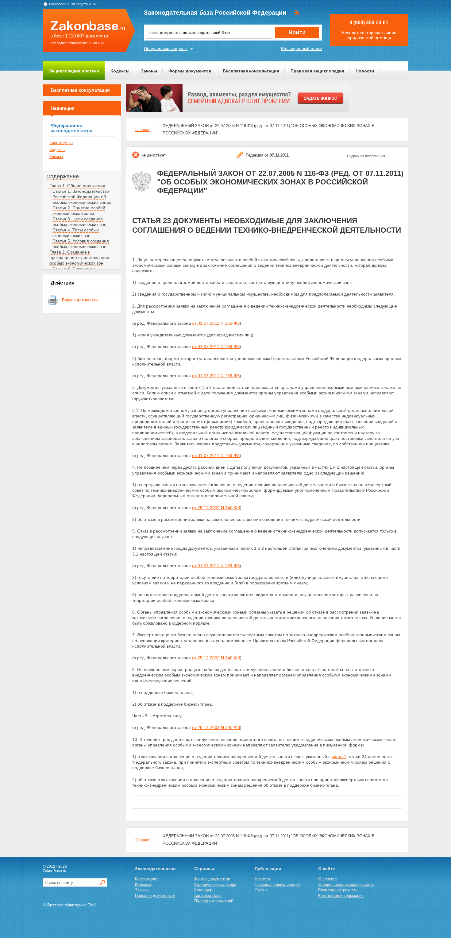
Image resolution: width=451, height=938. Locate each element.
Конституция (61, 142)
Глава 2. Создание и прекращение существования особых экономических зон (79, 258)
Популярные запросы (165, 48)
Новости (365, 70)
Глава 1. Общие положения (77, 185)
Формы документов (189, 70)
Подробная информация (366, 156)
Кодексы (119, 70)
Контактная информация (341, 895)
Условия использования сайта (346, 884)
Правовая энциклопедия (317, 70)
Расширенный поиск (301, 48)
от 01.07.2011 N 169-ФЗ (216, 323)
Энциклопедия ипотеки (74, 70)
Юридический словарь (215, 884)
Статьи (261, 890)
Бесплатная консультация (251, 70)
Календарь (204, 890)
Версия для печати (80, 300)
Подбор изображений (213, 901)
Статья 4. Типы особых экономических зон (75, 232)
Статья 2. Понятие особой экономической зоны (78, 210)
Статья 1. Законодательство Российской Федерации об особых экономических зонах (81, 197)
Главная (142, 129)
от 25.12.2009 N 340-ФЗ (216, 507)
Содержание (62, 176)
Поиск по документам (155, 895)
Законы (149, 70)
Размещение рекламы (338, 890)
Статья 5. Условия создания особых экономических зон (80, 243)
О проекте (327, 879)
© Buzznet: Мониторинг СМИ (69, 905)
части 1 (339, 756)
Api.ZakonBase (208, 895)
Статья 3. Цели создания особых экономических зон (79, 221)
